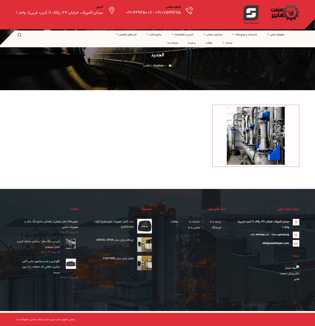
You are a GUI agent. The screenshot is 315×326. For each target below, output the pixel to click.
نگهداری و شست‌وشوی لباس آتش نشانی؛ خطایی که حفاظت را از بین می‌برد (41, 267)
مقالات (174, 222)
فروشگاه (216, 227)
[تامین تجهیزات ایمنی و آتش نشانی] (284, 12)
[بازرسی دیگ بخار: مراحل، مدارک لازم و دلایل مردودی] (71, 246)
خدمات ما (194, 222)
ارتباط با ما (215, 222)
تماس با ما (194, 227)
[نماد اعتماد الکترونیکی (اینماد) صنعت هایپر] (268, 279)
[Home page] (170, 66)
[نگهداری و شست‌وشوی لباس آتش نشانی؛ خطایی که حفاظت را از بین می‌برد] (71, 266)
